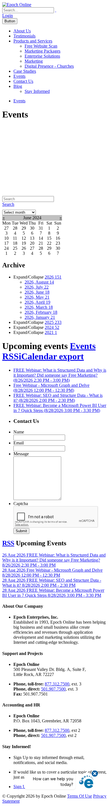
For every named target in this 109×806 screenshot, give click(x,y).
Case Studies (24, 71)
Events (19, 76)
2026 (53, 277)
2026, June (37, 292)
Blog (17, 86)
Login (7, 15)
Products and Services (32, 41)
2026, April (37, 302)
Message (21, 453)
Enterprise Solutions (42, 56)
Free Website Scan (41, 46)
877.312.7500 (57, 684)
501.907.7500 (53, 689)
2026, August (39, 282)
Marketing (34, 61)
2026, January (40, 317)
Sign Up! (21, 786)
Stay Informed (37, 91)
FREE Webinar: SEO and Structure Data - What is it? (58, 398)
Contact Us (23, 81)
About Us (22, 31)
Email (18, 442)
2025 (53, 322)
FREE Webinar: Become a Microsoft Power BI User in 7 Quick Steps (59, 408)
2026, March (39, 307)
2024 (52, 327)
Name (18, 432)
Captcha (20, 503)
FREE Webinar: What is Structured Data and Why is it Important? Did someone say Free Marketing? (59, 375)
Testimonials (24, 36)
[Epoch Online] (16, 4)
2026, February (41, 312)
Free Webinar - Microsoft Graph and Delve (51, 388)
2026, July (37, 287)
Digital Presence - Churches (49, 66)
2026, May (37, 297)
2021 (51, 332)
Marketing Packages (42, 51)
